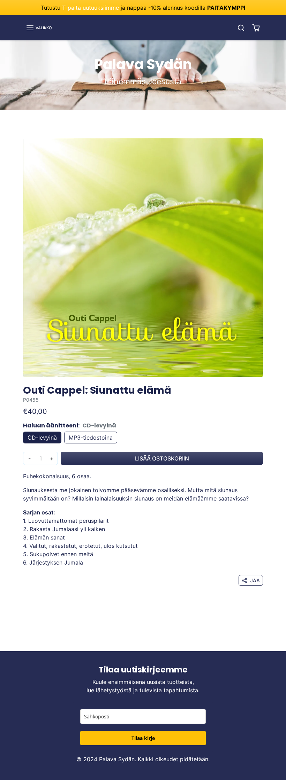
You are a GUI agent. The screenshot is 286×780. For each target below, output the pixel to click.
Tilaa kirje (143, 738)
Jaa (255, 580)
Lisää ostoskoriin (162, 458)
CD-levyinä (42, 437)
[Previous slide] (25, 641)
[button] (39, 27)
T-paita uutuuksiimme (90, 7)
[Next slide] (261, 641)
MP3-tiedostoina (91, 437)
